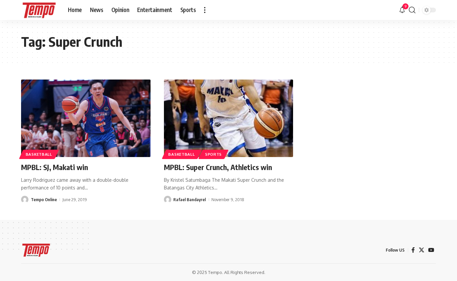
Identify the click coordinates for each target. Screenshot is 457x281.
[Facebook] (413, 250)
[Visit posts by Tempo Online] (24, 199)
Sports (213, 154)
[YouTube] (431, 250)
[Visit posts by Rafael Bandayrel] (167, 199)
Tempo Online (44, 199)
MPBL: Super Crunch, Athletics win (218, 167)
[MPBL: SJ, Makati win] (86, 118)
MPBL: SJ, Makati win (54, 167)
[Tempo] (39, 10)
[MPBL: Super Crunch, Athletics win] (228, 118)
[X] (421, 250)
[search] (412, 10)
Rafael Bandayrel (189, 199)
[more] (204, 10)
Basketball (39, 154)
